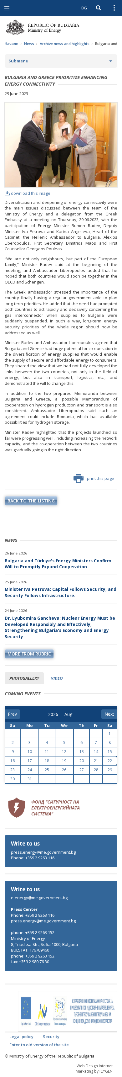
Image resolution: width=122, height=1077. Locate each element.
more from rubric (29, 654)
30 (12, 779)
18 (47, 760)
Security (51, 1036)
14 (96, 751)
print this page (100, 478)
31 (30, 779)
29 (110, 769)
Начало (11, 43)
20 (81, 760)
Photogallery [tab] (24, 678)
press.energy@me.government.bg (43, 852)
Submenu (18, 61)
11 (47, 751)
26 (64, 769)
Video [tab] (57, 678)
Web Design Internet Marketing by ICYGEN (94, 1068)
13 (81, 751)
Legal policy (21, 1036)
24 (30, 769)
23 (12, 769)
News (29, 43)
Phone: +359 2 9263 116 (32, 858)
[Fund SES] (44, 807)
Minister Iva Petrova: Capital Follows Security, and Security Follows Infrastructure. (60, 592)
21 (96, 760)
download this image (30, 193)
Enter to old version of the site (39, 1045)
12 (64, 751)
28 (96, 769)
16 (12, 760)
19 (64, 760)
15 (110, 751)
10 (30, 751)
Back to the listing (31, 501)
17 (30, 760)
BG (84, 8)
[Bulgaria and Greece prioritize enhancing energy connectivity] (61, 145)
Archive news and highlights (64, 43)
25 (47, 769)
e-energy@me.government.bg (39, 897)
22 (110, 760)
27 (81, 769)
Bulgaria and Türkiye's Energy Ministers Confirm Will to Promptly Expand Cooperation (58, 564)
